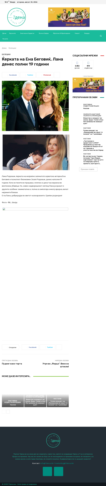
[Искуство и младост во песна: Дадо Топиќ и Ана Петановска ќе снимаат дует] (77, 118)
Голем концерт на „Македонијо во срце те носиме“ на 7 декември (57, 403)
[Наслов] (13, 394)
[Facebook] (98, 2)
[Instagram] (58, 471)
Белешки (12, 48)
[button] (101, 36)
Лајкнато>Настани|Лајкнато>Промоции (35, 396)
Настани (57, 399)
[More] (57, 75)
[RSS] (102, 2)
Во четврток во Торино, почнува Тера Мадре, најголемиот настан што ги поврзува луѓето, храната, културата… (93, 159)
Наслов (13, 405)
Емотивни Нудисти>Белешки (12, 401)
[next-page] (8, 411)
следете (88, 62)
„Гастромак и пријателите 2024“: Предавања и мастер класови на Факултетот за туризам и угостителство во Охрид (93, 145)
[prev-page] (3, 411)
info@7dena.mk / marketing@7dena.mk (57, 463)
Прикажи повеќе (87, 169)
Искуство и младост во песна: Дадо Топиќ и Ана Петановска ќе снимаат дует (35, 402)
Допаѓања (77, 62)
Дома (4, 48)
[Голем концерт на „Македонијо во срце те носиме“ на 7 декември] (58, 394)
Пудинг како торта (12, 363)
